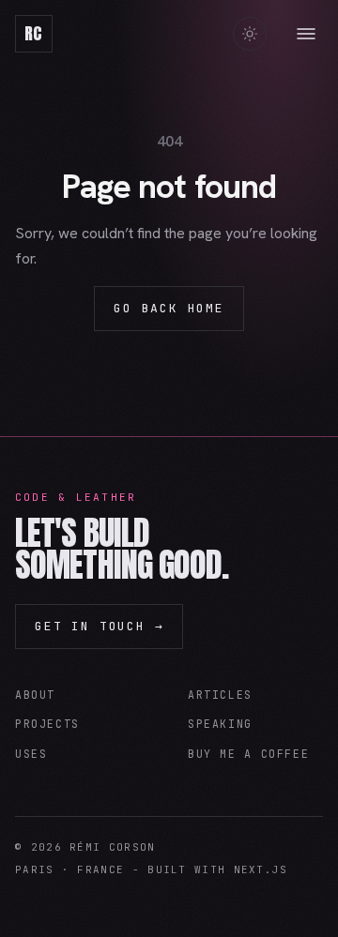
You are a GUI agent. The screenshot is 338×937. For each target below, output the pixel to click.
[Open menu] (306, 34)
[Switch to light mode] (250, 34)
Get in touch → (99, 626)
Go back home (169, 308)
